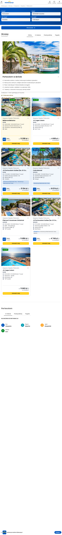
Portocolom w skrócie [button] (12, 77)
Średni (8, 238)
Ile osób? (34, 17)
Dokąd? (3, 11)
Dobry (8, 138)
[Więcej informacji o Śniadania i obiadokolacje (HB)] (21, 127)
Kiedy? (33, 11)
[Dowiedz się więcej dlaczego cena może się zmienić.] (28, 138)
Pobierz (58, 532)
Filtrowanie (30, 28)
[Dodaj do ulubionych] (28, 99)
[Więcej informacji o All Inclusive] (11, 277)
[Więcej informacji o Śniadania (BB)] (43, 177)
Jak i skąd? (4, 17)
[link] (9, 2)
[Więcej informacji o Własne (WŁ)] (42, 127)
